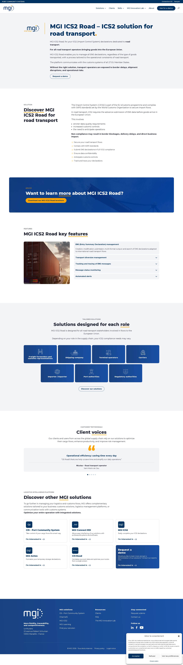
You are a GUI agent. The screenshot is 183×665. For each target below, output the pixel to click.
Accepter (136, 656)
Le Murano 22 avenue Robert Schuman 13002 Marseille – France (36, 631)
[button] (179, 636)
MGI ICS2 (123, 530)
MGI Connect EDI (81, 530)
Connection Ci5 (167, 1)
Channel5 (64, 617)
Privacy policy (154, 661)
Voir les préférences (170, 656)
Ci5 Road (77, 556)
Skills (120, 8)
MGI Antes (32, 556)
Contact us (135, 617)
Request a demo (60, 76)
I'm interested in (33, 539)
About (151, 8)
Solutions (100, 8)
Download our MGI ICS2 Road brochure (46, 200)
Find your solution (67, 628)
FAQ (97, 617)
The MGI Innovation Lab (105, 621)
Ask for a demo (166, 8)
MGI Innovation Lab (135, 8)
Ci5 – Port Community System (43, 530)
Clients (112, 8)
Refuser (152, 656)
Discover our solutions (91, 389)
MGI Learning (65, 624)
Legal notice (111, 648)
